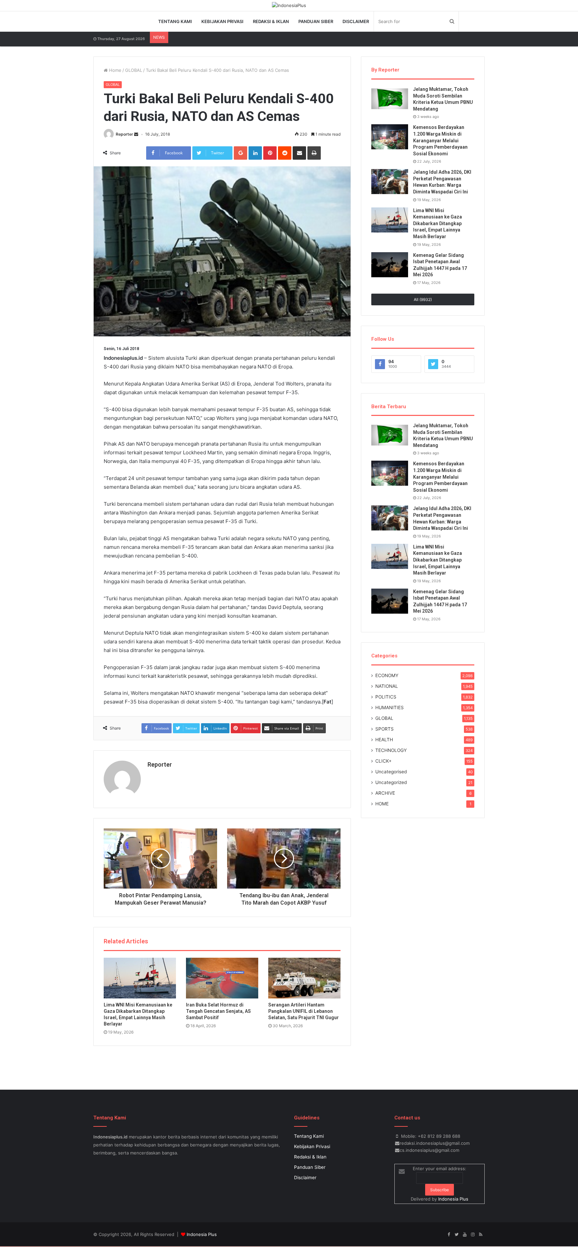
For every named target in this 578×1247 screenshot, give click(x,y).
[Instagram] (473, 1235)
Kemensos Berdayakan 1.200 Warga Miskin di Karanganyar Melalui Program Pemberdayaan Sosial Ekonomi (440, 140)
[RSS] (481, 1235)
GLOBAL (133, 70)
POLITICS (385, 696)
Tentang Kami (175, 21)
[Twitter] (457, 1235)
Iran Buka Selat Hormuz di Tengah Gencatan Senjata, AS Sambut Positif (218, 1011)
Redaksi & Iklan (271, 21)
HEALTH (384, 739)
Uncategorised (391, 771)
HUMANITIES (389, 707)
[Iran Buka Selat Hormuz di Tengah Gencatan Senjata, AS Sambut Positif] (222, 978)
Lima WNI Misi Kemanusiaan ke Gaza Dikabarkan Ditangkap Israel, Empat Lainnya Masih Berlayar (437, 223)
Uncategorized (391, 782)
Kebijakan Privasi (222, 21)
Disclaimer (356, 21)
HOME (382, 803)
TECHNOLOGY (391, 750)
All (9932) (423, 299)
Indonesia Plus (453, 1199)
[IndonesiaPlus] (289, 5)
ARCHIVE (385, 793)
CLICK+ (383, 761)
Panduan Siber (315, 21)
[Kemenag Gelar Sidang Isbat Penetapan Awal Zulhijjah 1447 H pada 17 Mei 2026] (389, 264)
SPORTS (384, 729)
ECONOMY (386, 675)
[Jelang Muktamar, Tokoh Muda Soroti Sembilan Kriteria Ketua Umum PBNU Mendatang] (389, 98)
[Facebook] (449, 1235)
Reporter (124, 134)
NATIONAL (386, 686)
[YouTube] (465, 1235)
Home (114, 70)
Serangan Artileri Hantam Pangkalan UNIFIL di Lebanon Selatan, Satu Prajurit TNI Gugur (303, 1011)
